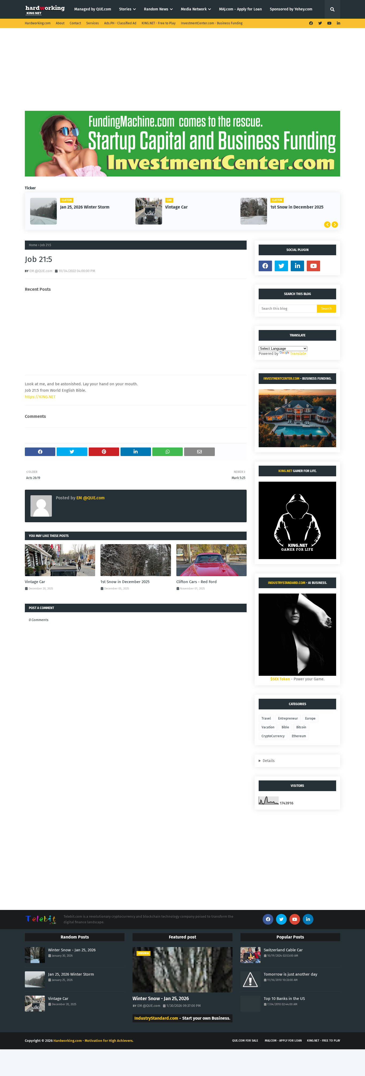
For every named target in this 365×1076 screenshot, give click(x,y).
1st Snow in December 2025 (296, 207)
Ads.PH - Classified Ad (120, 23)
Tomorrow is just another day (290, 974)
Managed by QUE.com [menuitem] (92, 9)
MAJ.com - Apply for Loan (283, 1040)
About (60, 23)
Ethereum (299, 736)
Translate (298, 353)
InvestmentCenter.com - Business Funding (211, 23)
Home (33, 245)
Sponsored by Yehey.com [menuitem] (291, 9)
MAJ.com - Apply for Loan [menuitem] (240, 9)
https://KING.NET (40, 396)
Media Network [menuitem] (194, 9)
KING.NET (285, 471)
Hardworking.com (38, 23)
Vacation (268, 727)
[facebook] (311, 23)
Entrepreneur (288, 718)
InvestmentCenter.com (281, 378)
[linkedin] (338, 23)
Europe (310, 718)
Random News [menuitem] (156, 9)
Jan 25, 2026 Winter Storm (85, 207)
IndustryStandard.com (286, 583)
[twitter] (320, 23)
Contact (75, 23)
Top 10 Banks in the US (284, 998)
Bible (285, 727)
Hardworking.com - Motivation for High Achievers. (93, 1041)
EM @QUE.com (40, 271)
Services (92, 23)
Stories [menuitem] (125, 9)
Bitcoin (301, 727)
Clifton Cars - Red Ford (196, 581)
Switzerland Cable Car (283, 950)
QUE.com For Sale (245, 1040)
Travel (266, 718)
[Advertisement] (182, 73)
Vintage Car (176, 207)
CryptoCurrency (273, 736)
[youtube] (329, 23)
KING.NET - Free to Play (159, 23)
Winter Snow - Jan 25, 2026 (72, 950)
